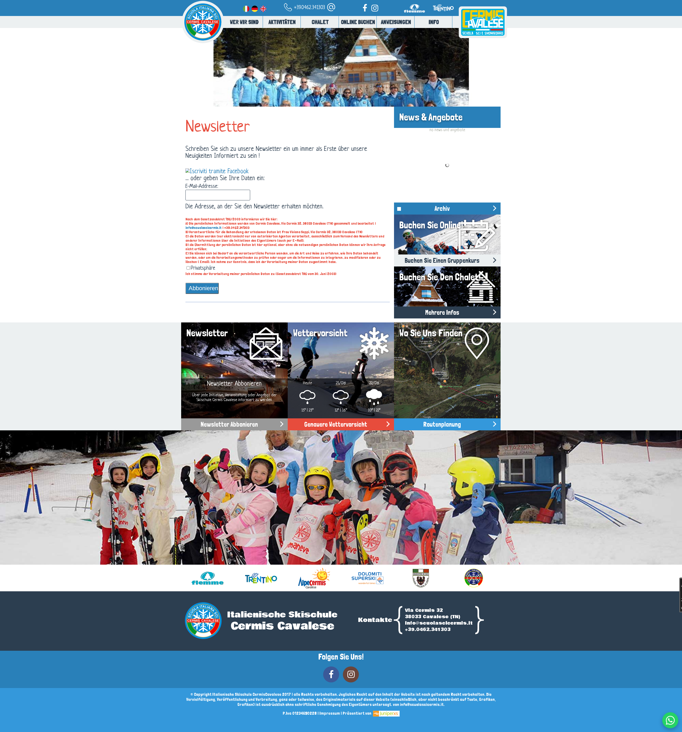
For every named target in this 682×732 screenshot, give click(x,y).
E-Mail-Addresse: (201, 186)
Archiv (442, 208)
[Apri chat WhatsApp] (670, 720)
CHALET (320, 22)
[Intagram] (374, 8)
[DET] (254, 8)
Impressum (329, 713)
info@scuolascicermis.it (203, 227)
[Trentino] (442, 15)
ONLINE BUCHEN (358, 22)
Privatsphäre (203, 268)
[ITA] (246, 8)
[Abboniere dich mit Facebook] (217, 171)
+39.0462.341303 (309, 8)
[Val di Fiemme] (415, 15)
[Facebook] (364, 8)
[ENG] (263, 8)
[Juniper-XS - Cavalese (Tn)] (386, 713)
